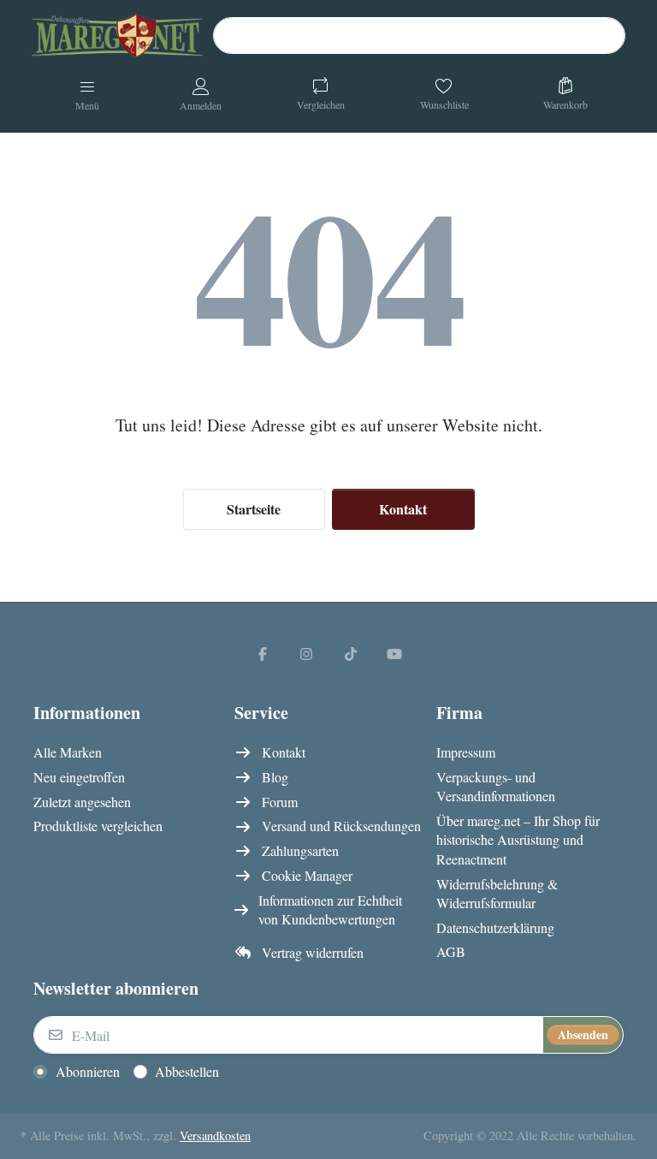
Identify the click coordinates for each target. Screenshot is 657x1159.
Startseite (254, 509)
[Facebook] (262, 653)
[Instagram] (306, 653)
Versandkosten (215, 1135)
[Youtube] (395, 653)
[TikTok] (351, 653)
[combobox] (419, 36)
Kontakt (403, 509)
